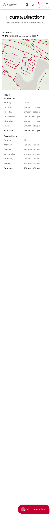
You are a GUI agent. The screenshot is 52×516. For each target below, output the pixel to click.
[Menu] (46, 3)
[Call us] (39, 3)
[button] (26, 4)
